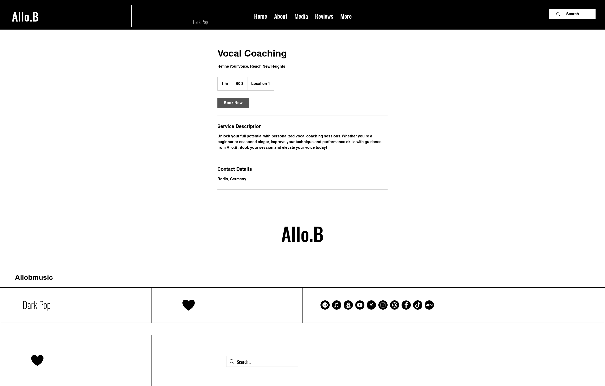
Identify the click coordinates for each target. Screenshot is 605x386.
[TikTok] (417, 305)
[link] (233, 103)
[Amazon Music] (348, 305)
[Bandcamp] (429, 305)
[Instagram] (383, 305)
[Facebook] (406, 305)
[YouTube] (359, 305)
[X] (371, 305)
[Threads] (394, 305)
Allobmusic (34, 277)
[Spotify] (325, 305)
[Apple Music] (336, 305)
